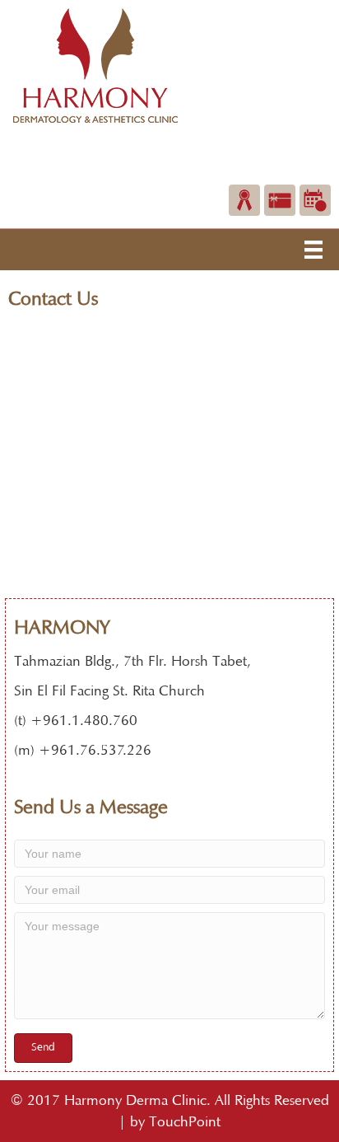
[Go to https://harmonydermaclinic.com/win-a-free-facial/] (244, 200)
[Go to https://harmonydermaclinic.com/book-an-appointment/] (315, 200)
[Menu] (313, 249)
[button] (43, 1048)
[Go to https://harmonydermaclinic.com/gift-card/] (279, 200)
